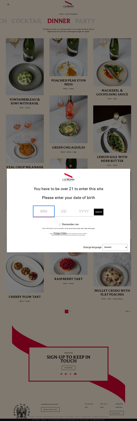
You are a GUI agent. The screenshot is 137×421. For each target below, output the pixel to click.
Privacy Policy (60, 233)
